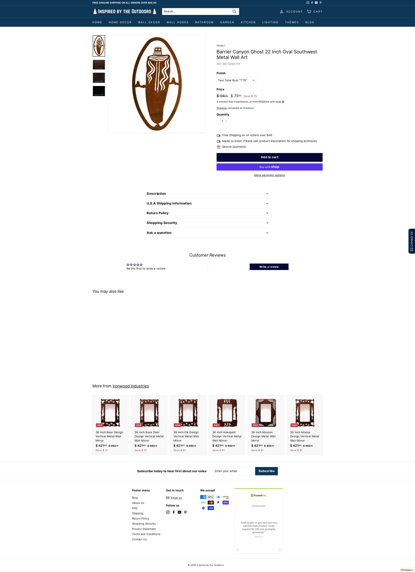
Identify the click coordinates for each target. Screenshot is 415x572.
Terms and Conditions (146, 534)
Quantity (223, 114)
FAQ (134, 508)
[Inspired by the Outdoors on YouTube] (179, 512)
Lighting (270, 22)
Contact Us (139, 539)
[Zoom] (157, 84)
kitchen (248, 22)
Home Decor (120, 22)
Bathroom (204, 22)
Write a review (269, 266)
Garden (227, 22)
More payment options (269, 175)
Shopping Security (144, 523)
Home (97, 22)
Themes (292, 22)
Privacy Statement (144, 528)
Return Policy (140, 518)
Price (220, 89)
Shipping (222, 108)
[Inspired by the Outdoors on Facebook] (173, 512)
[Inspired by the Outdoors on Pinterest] (185, 512)
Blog (309, 22)
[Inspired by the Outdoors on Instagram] (168, 512)
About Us (138, 502)
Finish (221, 73)
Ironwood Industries (131, 386)
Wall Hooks (178, 22)
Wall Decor (149, 22)
